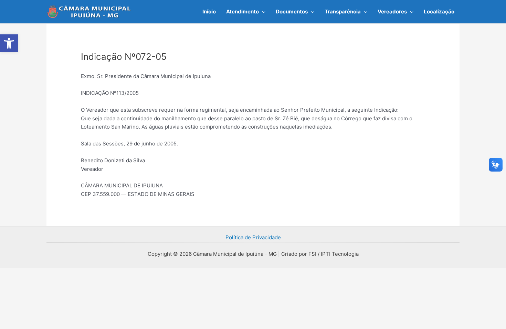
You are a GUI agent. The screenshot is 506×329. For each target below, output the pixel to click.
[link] (9, 43)
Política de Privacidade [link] (253, 237)
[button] (262, 11)
